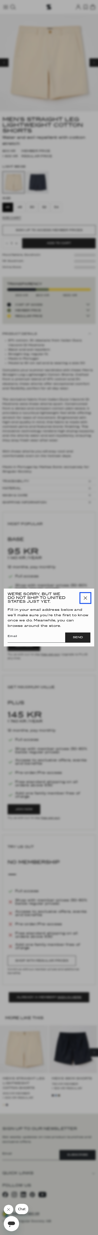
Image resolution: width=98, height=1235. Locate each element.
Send (78, 637)
